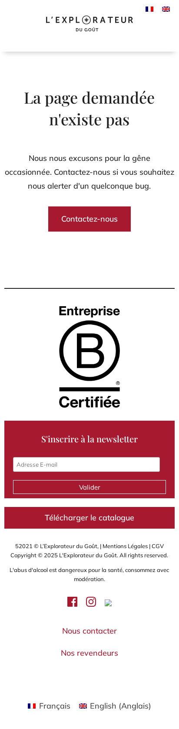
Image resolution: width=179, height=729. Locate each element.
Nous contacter (89, 631)
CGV (157, 546)
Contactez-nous (89, 219)
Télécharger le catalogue (89, 518)
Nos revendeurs (89, 653)
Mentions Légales (125, 546)
